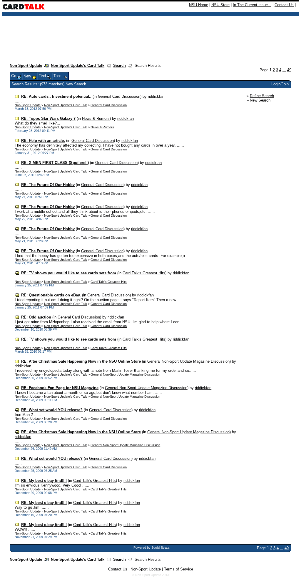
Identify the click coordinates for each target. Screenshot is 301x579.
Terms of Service (178, 569)
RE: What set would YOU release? (52, 410)
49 (289, 70)
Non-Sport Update (26, 65)
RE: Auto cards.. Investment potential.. (56, 96)
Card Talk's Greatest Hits (144, 273)
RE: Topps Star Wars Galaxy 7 (48, 118)
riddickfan (156, 96)
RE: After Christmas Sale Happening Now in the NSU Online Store (81, 361)
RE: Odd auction (36, 317)
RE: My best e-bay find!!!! (44, 480)
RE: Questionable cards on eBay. (51, 295)
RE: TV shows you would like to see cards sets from (68, 273)
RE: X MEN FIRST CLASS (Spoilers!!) (55, 162)
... (284, 70)
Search (119, 65)
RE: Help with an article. (43, 140)
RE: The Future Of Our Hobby (48, 185)
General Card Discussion (119, 96)
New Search (76, 84)
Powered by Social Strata (151, 547)
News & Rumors (96, 118)
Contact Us (284, 5)
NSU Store (220, 5)
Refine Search (262, 96)
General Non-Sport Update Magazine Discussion (188, 361)
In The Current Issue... (252, 5)
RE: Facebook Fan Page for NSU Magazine (59, 388)
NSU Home (198, 5)
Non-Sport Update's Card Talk (77, 65)
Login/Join (280, 84)
